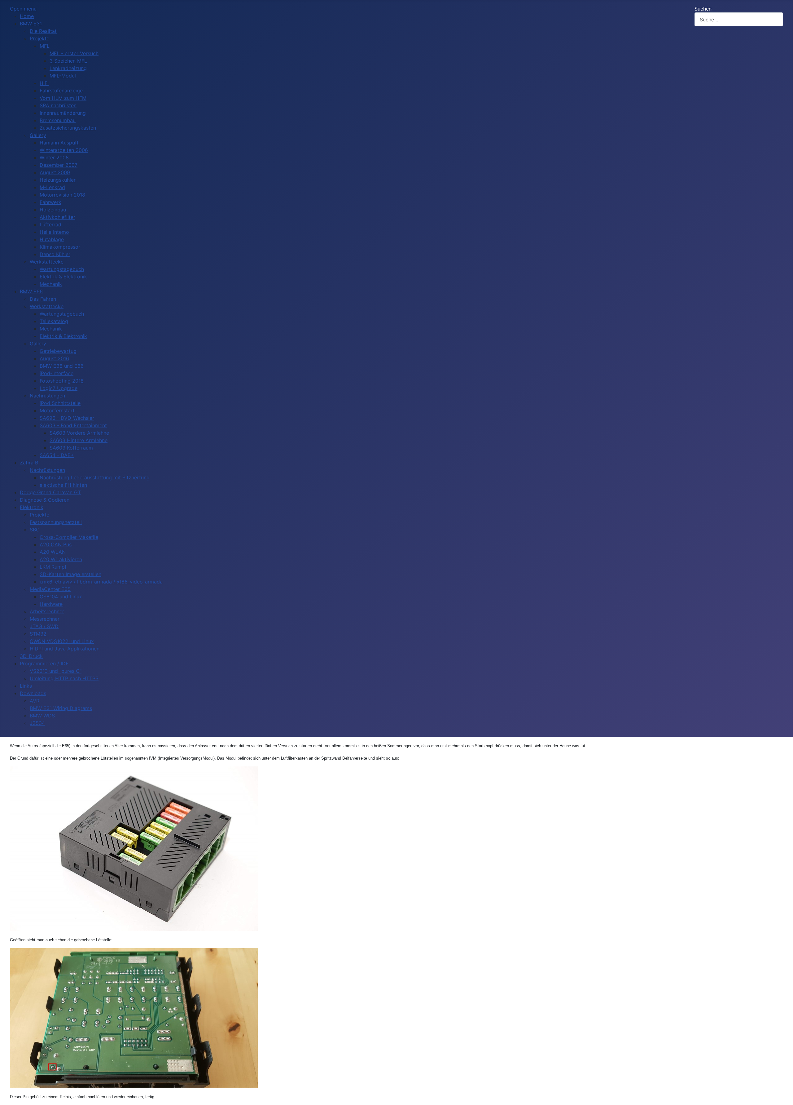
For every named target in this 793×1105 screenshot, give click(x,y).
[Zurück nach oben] (782, 1093)
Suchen (703, 9)
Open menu (23, 9)
